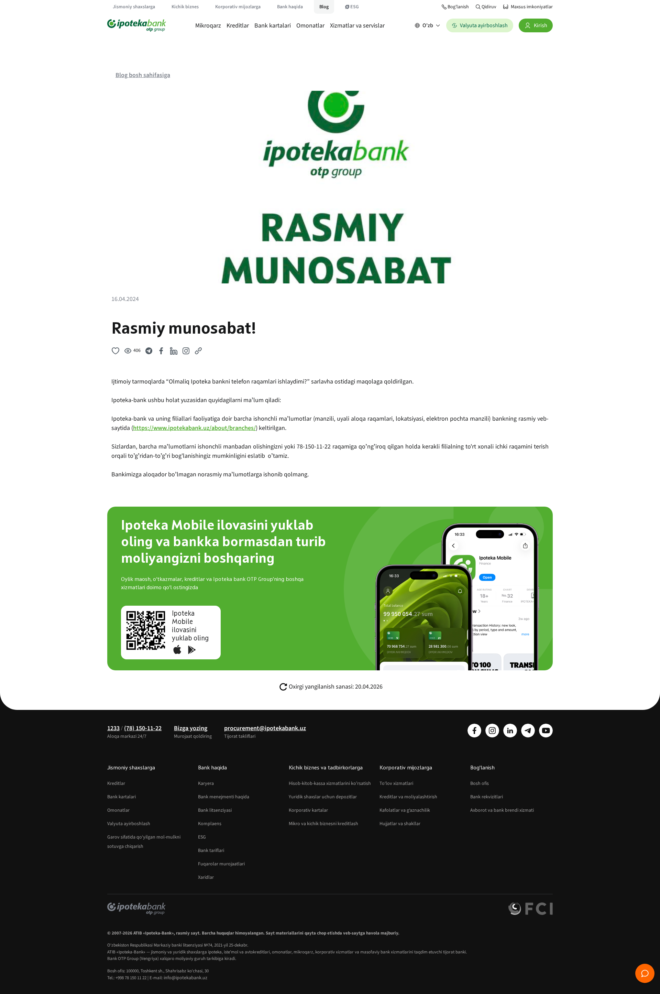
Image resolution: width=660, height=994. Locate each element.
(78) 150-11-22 (143, 728)
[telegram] (528, 730)
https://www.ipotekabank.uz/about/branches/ (194, 428)
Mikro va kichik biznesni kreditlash (323, 823)
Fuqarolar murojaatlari (221, 864)
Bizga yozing (190, 728)
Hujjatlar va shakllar (400, 823)
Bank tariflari (211, 850)
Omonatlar (310, 25)
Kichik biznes (185, 6)
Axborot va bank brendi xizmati (502, 810)
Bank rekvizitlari (486, 796)
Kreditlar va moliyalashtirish (408, 796)
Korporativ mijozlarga (238, 6)
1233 (113, 728)
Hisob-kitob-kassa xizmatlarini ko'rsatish (330, 783)
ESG (354, 6)
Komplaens (209, 823)
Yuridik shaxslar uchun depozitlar (323, 796)
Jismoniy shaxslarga (134, 6)
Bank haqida (290, 6)
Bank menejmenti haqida (223, 796)
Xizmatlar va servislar (357, 25)
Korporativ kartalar (308, 810)
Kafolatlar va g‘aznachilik (405, 810)
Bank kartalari (272, 25)
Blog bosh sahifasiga (143, 75)
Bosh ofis (479, 783)
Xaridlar (206, 877)
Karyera (206, 783)
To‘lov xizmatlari (396, 783)
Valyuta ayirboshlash (128, 823)
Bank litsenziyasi (215, 810)
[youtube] (546, 730)
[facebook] (474, 730)
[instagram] (492, 730)
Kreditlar (238, 25)
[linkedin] (510, 730)
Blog (324, 6)
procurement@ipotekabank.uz (265, 728)
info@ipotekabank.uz (185, 977)
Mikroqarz (208, 25)
